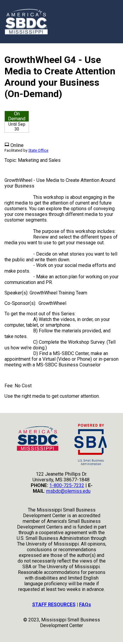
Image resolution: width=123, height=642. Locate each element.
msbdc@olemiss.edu (68, 491)
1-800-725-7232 (66, 485)
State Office (38, 150)
